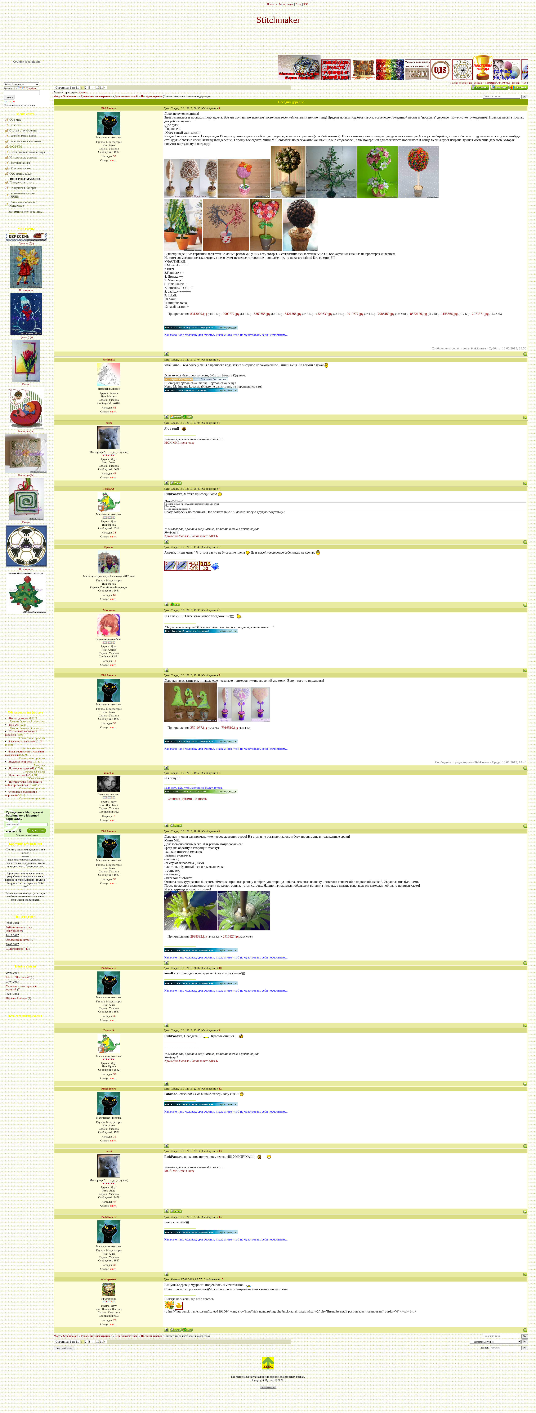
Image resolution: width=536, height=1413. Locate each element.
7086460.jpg (386, 314)
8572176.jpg (418, 314)
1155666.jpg (449, 314)
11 (101, 87)
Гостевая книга (19, 162)
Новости (272, 4)
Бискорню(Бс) (26, 355)
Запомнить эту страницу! (26, 211)
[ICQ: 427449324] (187, 417)
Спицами (174, 798)
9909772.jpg (231, 314)
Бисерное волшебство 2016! (25, 741)
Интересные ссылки (23, 157)
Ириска (82, 92)
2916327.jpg (231, 936)
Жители (478, 82)
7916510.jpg (229, 727)
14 (220, 1217)
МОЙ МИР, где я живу (179, 442)
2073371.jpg (480, 314)
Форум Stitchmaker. (66, 96)
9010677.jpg (355, 314)
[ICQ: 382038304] (187, 1330)
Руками (187, 798)
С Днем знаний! (15, 948)
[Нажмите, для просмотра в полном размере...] (190, 197)
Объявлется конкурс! (18, 939)
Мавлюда (109, 610)
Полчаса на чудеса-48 (22, 768)
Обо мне (15, 119)
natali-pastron (108, 1279)
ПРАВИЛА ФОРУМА (497, 82)
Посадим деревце (151, 96)
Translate (31, 88)
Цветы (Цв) (26, 261)
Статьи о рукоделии (23, 130)
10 (97, 87)
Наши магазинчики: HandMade (22, 203)
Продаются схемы (22, 182)
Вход (298, 4)
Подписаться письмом (27, 835)
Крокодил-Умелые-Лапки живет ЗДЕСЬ (191, 536)
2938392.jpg (198, 936)
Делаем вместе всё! (126, 96)
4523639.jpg (324, 314)
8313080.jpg (198, 314)
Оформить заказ (20, 173)
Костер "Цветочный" (18, 977)
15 (221, 1279)
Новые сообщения (461, 82)
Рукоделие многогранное (96, 96)
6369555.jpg (262, 314)
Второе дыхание (19, 718)
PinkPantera (108, 108)
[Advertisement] (16, 1053)
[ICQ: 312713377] (175, 604)
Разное (26, 308)
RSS (305, 4)
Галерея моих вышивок (25, 141)
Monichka (109, 359)
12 (220, 1088)
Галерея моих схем (22, 135)
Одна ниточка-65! (19, 775)
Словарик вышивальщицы (27, 152)
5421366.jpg (293, 314)
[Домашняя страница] (176, 417)
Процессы (200, 798)
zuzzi (109, 422)
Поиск (515, 82)
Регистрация (286, 4)
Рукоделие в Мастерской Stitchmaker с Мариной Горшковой (24, 815)
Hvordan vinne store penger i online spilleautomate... (23, 783)
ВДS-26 (13, 724)
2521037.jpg (198, 727)
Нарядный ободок (16, 998)
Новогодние (26, 493)
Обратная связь (20, 168)
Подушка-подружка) (21, 761)
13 (27, 948)
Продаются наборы (22, 187)
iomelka (109, 772)
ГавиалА (108, 488)
